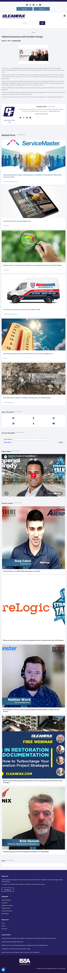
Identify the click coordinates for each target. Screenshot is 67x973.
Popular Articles (6, 908)
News (33, 32)
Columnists (5, 903)
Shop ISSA (4, 928)
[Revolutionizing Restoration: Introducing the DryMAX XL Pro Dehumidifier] (33, 820)
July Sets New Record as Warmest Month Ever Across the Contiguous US (28, 353)
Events (3, 923)
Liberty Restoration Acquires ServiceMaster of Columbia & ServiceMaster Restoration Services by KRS (28, 938)
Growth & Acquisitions (9, 181)
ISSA (5, 226)
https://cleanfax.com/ (54, 111)
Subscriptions (5, 913)
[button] (27, 5)
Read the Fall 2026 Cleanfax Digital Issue (17, 221)
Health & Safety (7, 402)
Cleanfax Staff (16, 40)
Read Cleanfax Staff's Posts (9, 121)
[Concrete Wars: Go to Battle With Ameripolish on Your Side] (33, 540)
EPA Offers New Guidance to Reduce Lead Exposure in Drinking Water (27, 398)
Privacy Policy (61, 968)
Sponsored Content (7, 911)
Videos (3, 926)
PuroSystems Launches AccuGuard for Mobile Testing (21, 309)
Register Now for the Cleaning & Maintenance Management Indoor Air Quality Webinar (32, 265)
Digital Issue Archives (7, 905)
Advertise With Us (6, 900)
